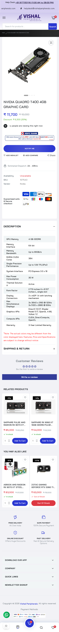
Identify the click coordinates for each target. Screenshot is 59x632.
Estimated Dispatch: (17, 166)
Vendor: (7, 184)
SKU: (6, 180)
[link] (25, 397)
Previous (5, 482)
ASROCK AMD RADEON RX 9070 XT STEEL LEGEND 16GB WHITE (14, 486)
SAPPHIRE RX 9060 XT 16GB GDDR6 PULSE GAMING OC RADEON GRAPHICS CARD (42, 423)
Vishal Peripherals (29, 603)
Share (52, 155)
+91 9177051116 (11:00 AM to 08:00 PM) (34, 2)
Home (3, 32)
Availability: (9, 176)
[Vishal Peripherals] (28, 17)
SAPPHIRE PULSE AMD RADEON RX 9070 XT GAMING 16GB (14, 423)
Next (53, 419)
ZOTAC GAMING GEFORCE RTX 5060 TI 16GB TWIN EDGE (42, 486)
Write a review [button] (29, 377)
